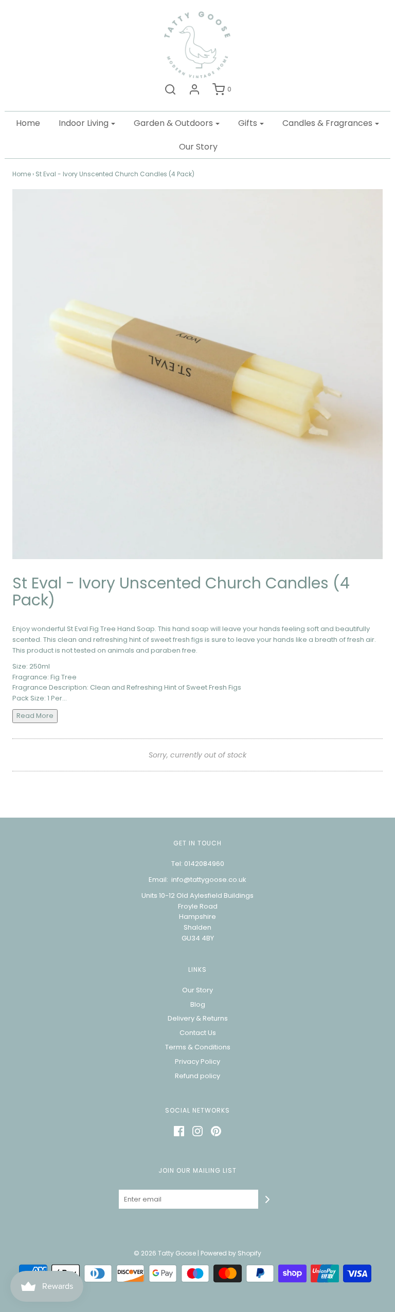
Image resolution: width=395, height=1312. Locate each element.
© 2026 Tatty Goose (165, 1253)
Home (28, 123)
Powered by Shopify (231, 1253)
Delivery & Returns (198, 1018)
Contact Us (197, 1033)
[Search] (170, 89)
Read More (34, 715)
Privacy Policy (197, 1061)
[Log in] (194, 89)
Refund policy (197, 1076)
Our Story (198, 147)
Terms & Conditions (197, 1047)
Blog (197, 1004)
